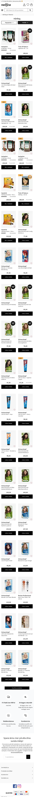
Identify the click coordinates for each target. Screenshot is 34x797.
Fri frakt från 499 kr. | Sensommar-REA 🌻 (12, 1)
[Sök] (30, 10)
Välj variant (8, 57)
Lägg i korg (25, 57)
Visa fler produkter (17, 688)
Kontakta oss (4, 778)
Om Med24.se (5, 767)
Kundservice (4, 774)
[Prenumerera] (28, 757)
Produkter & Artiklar (6, 771)
